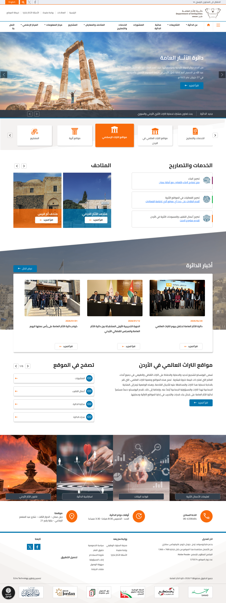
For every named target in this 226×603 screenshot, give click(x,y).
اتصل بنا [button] (11, 27)
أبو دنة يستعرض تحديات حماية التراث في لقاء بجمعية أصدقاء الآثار (160, 113)
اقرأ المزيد (194, 85)
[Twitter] (29, 2)
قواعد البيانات (141, 496)
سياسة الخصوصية (96, 545)
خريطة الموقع (13, 13)
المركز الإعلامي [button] (30, 25)
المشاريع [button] (72, 25)
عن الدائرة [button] (193, 25)
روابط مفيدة (48, 13)
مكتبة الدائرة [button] (158, 27)
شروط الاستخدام (96, 555)
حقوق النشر (98, 550)
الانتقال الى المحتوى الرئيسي (208, 2)
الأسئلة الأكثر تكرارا (30, 13)
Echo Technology (20, 578)
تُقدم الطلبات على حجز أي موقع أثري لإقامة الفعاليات (173, 201)
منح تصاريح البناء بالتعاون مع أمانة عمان (179, 182)
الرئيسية (72, 13)
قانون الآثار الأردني (28, 496)
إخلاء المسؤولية (96, 559)
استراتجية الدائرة (85, 496)
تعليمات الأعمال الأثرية (197, 496)
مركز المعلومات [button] (54, 25)
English (12, 2)
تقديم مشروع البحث (190, 220)
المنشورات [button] (138, 25)
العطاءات (61, 13)
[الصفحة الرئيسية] (208, 25)
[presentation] (215, 135)
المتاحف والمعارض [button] (95, 25)
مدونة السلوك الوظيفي (116, 545)
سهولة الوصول (97, 564)
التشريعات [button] (174, 25)
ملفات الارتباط (97, 569)
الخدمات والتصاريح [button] (122, 27)
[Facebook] (35, 2)
